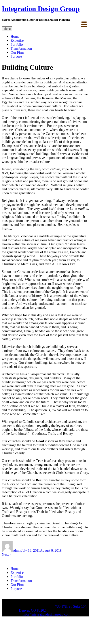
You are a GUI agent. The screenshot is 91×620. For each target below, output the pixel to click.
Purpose (16, 56)
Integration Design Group (41, 9)
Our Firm (17, 52)
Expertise (17, 40)
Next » (6, 554)
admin (17, 550)
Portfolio (17, 44)
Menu (7, 28)
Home (15, 36)
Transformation (21, 48)
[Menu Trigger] (84, 24)
